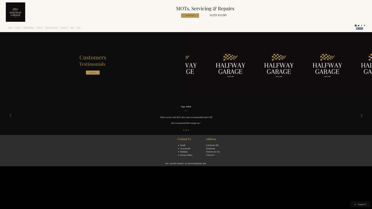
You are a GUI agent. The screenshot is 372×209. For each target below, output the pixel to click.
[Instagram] (356, 26)
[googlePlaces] (364, 26)
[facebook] (362, 26)
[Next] (361, 115)
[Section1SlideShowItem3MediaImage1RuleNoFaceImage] (188, 130)
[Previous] (10, 115)
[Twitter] (359, 26)
